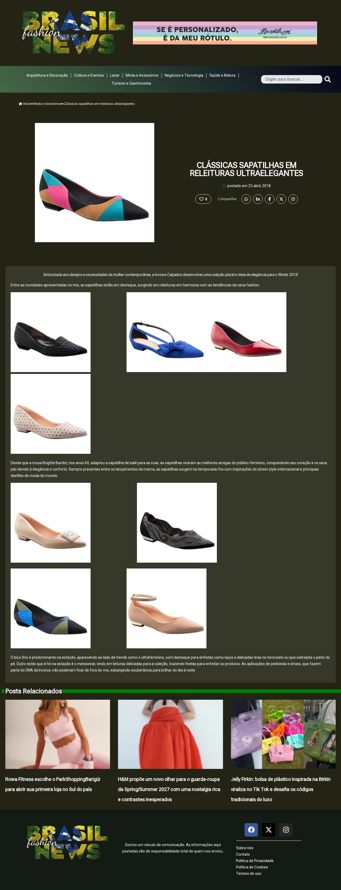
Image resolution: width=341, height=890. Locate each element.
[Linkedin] (258, 199)
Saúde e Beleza (222, 75)
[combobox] (291, 79)
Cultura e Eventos (89, 75)
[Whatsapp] (246, 199)
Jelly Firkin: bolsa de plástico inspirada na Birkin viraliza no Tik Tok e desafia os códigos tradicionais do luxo (281, 789)
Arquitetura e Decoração (47, 75)
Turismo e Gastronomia (131, 83)
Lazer (115, 75)
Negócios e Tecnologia (184, 75)
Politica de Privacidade (255, 861)
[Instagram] (293, 199)
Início (26, 104)
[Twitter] (281, 199)
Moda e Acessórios (142, 75)
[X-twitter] (268, 830)
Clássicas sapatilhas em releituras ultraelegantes (246, 169)
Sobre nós (244, 848)
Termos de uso (248, 873)
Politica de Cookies (252, 867)
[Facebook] (269, 199)
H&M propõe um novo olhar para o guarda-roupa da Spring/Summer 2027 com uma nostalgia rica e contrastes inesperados (169, 789)
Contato (243, 854)
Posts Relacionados (33, 691)
